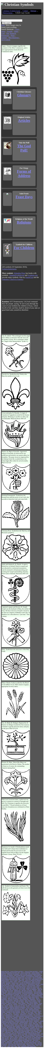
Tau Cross (10, 991)
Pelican (26, 1002)
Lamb (8, 1046)
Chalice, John (4, 991)
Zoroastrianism (8, 1042)
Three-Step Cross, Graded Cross (28, 1046)
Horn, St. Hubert (5, 1008)
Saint (16, 31)
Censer (15, 981)
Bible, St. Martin (20, 1002)
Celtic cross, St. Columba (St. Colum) (27, 1030)
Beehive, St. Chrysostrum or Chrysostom (10, 1010)
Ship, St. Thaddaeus (37, 977)
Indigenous (36, 1021)
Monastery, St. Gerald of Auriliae (32, 1017)
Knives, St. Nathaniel (29, 1024)
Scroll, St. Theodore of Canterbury (33, 980)
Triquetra (11, 1005)
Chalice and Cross (5, 971)
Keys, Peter (28, 979)
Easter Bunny (10, 1041)
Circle (19, 981)
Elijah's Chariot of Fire (20, 986)
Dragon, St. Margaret (22, 1033)
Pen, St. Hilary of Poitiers (34, 1038)
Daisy (35, 1012)
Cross (17, 29)
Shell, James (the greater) (30, 1000)
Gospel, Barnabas (36, 972)
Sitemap (33, 11)
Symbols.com (33, 275)
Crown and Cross (8, 1019)
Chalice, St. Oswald (20, 988)
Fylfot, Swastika (34, 1031)
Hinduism (18, 1027)
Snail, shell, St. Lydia (18, 1042)
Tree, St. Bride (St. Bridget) (32, 1019)
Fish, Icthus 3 (31, 1013)
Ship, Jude (8, 989)
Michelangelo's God (10, 1016)
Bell (40, 1045)
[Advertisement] (33, 29)
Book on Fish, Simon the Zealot (21, 1031)
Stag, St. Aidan (29, 1008)
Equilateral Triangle (32, 1018)
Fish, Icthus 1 (23, 1013)
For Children (24, 248)
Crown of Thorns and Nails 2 (31, 971)
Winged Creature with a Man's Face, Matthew (18, 1028)
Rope (16, 1046)
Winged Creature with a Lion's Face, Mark (10, 979)
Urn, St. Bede (22, 989)
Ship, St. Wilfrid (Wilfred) (30, 1042)
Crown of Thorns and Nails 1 (17, 971)
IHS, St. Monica (13, 1038)
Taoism (34, 990)
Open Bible (25, 998)
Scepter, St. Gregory (12, 1003)
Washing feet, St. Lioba (28, 1041)
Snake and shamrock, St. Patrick (17, 1008)
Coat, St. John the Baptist (18, 1032)
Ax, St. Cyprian (29, 1012)
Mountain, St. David (5, 1018)
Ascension (8, 982)
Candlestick (16, 1014)
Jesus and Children (38, 993)
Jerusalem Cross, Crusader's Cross (9, 1033)
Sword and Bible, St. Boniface (12, 994)
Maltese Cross (17, 990)
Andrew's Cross (15, 982)
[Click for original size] (16, 85)
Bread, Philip (32, 998)
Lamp (12, 1046)
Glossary (24, 95)
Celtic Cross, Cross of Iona (33, 986)
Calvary (39, 1000)
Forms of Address (24, 173)
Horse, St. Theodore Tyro (7, 1014)
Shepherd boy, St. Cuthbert (26, 1014)
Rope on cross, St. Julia (18, 1035)
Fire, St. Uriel (4, 996)
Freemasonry (32, 999)
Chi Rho (28, 1005)
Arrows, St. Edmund (26, 1010)
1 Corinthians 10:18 (26, 981)
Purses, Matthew (22, 1003)
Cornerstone (21, 1037)
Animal (4, 38)
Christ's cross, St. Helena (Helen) (33, 1037)
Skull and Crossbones (19, 1000)
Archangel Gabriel (24, 1022)
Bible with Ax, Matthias (32, 1003)
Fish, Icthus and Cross (21, 984)
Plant (12, 36)
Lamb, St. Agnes (18, 1036)
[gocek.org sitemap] (2, 4)
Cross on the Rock (12, 1045)
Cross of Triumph (33, 1002)
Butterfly (15, 1004)
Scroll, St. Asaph (19, 1024)
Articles (24, 120)
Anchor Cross (9, 1004)
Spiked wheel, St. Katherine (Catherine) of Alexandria (13, 1007)
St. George (12, 984)
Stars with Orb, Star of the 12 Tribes (22, 995)
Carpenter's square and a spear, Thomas (24, 1021)
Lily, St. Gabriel (14, 980)
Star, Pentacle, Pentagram (8, 35)
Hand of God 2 (37, 1008)
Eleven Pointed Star (24, 999)
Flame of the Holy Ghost (29, 1036)
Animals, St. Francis (31, 988)
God (2, 33)
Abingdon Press (19, 273)
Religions (24, 222)
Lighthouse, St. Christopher (7, 1021)
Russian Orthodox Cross (34, 1033)
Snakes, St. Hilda (32, 1004)
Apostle (9, 31)
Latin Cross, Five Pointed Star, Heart (16, 1044)
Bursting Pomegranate (36, 995)
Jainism (6, 1005)
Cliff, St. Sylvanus (22, 1038)
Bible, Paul (35, 1023)
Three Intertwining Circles (19, 1019)
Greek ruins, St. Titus (8, 995)
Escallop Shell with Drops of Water (9, 1030)
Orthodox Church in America (12, 279)
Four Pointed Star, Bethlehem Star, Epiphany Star (20, 1040)
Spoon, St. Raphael (20, 976)
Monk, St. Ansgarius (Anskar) (14, 998)
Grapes (22, 979)
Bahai (39, 1012)
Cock (2, 1046)
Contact (25, 11)
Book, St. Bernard (23, 1023)
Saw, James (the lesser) (13, 1023)
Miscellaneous (13, 38)
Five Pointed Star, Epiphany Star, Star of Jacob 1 (20, 977)
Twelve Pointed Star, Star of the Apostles (23, 991)
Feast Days (24, 197)
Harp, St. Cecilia (9, 1031)
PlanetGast (29, 277)
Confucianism (8, 1032)
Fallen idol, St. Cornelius (13, 974)
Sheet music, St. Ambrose (7, 975)
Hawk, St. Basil (30, 1044)
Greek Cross (21, 980)
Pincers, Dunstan (5, 1038)
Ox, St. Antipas (23, 994)
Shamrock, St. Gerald (9, 1024)
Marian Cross (15, 1018)
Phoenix (23, 1012)
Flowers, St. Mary (33, 1022)
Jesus (3, 31)
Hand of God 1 (4, 1009)
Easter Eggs (21, 1017)
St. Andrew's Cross (23, 1004)
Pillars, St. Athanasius (31, 989)
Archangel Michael (18, 1041)
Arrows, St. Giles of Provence (28, 985)
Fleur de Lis (15, 989)
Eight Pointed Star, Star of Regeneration (23, 975)
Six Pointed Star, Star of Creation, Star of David (15, 1026)
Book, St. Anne (5, 1037)
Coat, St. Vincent (14, 1037)
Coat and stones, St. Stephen (28, 1027)
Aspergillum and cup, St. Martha (32, 1032)
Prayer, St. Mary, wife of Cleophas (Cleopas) (30, 974)
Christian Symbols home (11, 11)
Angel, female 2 (32, 994)
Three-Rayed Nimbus (34, 1009)
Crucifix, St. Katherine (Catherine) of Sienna (30, 982)
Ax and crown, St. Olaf (19, 1005)
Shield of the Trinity (34, 1028)
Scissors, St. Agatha (10, 1002)
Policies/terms (8, 13)
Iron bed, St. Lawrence (13, 999)
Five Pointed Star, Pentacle (7, 1036)
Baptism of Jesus (31, 1045)
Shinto (2, 994)
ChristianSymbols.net (16, 275)
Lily (5, 1046)
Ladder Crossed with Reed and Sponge (24, 1016)
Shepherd (15, 1017)
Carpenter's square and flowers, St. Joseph (18, 1009)
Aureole (30, 1023)
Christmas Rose (9, 1000)
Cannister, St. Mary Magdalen (13, 1012)
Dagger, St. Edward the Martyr (8, 988)
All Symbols (5, 40)
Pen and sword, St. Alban (7, 981)
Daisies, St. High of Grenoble (14, 993)
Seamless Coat (9, 1017)
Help (3, 25)
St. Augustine (11, 996)
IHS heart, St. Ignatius (27, 990)
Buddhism (37, 1024)
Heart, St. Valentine (21, 1045)
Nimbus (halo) (4, 1040)
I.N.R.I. (10, 1013)
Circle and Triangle (35, 1005)
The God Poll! (24, 148)
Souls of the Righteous (27, 993)
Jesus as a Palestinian (26, 972)
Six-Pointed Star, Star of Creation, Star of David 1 (27, 996)
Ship (19, 1046)
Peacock (3, 1002)
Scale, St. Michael (5, 984)
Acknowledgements (9, 269)
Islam (2, 1013)
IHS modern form (11, 1027)
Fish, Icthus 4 (16, 1013)
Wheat (5, 1013)
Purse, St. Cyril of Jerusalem (33, 1007)
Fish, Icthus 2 (38, 1013)
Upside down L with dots (33, 984)
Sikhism (39, 990)
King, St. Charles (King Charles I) (33, 1035)
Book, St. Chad (39, 1036)
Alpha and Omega (23, 1018)
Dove (37, 1045)
